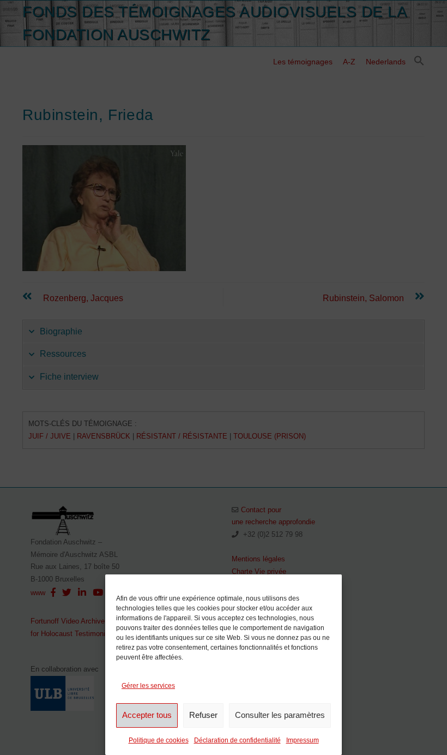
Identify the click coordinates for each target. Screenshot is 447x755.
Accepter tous (147, 715)
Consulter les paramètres (280, 715)
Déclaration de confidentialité (237, 740)
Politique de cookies (159, 740)
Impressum (302, 740)
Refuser (203, 715)
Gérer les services (148, 686)
